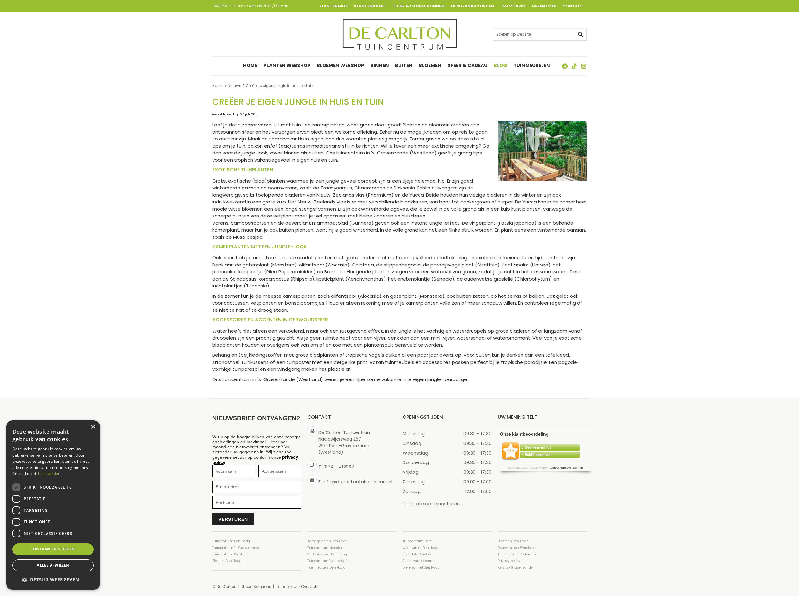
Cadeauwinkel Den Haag (327, 554)
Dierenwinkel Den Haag (421, 567)
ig (584, 66)
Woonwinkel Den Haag (421, 547)
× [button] (93, 427)
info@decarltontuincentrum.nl (357, 481)
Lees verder (49, 473)
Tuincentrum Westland (231, 554)
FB (565, 66)
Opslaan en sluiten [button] (53, 549)
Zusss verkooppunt (418, 561)
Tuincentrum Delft (417, 541)
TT (574, 66)
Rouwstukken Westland (517, 547)
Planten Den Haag (227, 561)
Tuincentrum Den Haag (231, 541)
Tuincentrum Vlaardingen (328, 561)
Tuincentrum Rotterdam (517, 554)
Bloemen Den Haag (513, 541)
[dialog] (53, 505)
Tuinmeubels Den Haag (326, 567)
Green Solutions (256, 586)
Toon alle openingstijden (431, 503)
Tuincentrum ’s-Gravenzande (236, 547)
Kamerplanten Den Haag (327, 541)
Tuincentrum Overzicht (297, 586)
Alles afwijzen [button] (53, 565)
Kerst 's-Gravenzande (515, 567)
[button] (53, 579)
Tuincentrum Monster (324, 547)
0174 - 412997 (338, 466)
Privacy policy (509, 561)
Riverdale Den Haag (419, 554)
